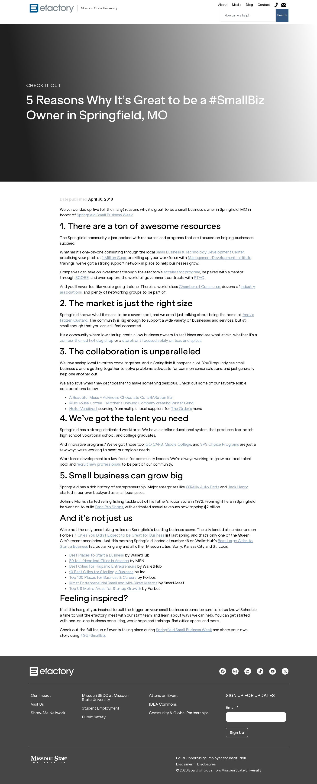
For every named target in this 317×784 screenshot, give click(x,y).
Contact (264, 5)
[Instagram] (235, 671)
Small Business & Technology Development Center (200, 252)
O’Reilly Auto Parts (202, 487)
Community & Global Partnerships (179, 713)
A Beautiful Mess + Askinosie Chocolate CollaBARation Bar (121, 397)
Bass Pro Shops (109, 507)
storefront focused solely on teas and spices (161, 340)
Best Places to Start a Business (96, 555)
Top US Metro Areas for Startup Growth (105, 588)
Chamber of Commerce (199, 286)
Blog (249, 5)
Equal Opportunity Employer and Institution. (211, 758)
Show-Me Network (48, 713)
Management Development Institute (219, 257)
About (222, 5)
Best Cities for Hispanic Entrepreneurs (102, 566)
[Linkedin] (247, 671)
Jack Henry (238, 487)
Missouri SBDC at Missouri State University (105, 698)
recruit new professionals (99, 464)
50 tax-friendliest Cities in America (99, 560)
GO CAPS (154, 444)
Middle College (178, 444)
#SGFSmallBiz (92, 635)
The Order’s (181, 408)
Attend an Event (163, 696)
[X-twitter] (285, 671)
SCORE (82, 277)
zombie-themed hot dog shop (86, 340)
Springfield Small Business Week (105, 215)
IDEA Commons (163, 704)
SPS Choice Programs (219, 444)
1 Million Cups (114, 257)
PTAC (199, 277)
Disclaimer (184, 764)
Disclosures (206, 764)
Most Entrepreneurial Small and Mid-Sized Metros (113, 583)
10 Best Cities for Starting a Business (101, 572)
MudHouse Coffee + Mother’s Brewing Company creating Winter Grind (131, 403)
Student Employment (100, 708)
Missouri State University (99, 8)
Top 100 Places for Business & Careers (102, 577)
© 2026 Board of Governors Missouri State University (218, 770)
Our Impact (41, 696)
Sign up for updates (250, 695)
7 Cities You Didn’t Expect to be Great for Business (118, 535)
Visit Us (37, 704)
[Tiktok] (260, 671)
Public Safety (94, 717)
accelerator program (182, 272)
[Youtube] (272, 671)
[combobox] (248, 15)
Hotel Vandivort (83, 408)
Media (236, 5)
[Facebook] (222, 671)
